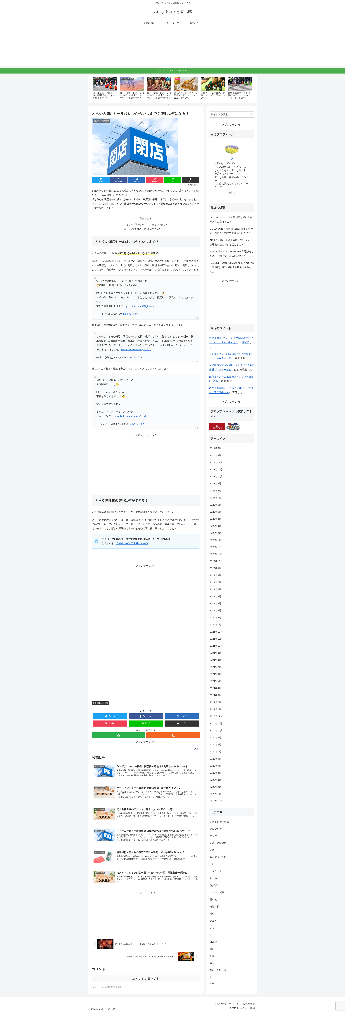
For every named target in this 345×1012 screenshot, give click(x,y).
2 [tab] (172, 105)
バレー (213, 864)
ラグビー (214, 885)
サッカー (214, 878)
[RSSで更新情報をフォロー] (173, 735)
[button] (190, 180)
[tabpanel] (105, 88)
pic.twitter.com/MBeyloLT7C (136, 349)
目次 (141, 218)
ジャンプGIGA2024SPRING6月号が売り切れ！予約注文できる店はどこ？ (232, 253)
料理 (212, 913)
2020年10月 (216, 730)
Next (255, 89)
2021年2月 (215, 702)
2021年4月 (215, 688)
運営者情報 (221, 1004)
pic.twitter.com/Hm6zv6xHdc (131, 416)
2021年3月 (215, 695)
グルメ (213, 920)
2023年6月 (215, 504)
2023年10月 (216, 476)
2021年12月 (216, 631)
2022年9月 (215, 568)
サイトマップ (234, 1004)
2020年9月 (215, 737)
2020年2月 (215, 787)
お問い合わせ (249, 1004)
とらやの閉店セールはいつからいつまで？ (146, 224)
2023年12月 (216, 462)
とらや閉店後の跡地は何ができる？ (143, 229)
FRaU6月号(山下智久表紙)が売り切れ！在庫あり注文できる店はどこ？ (231, 242)
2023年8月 (215, 490)
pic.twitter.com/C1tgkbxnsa (140, 306)
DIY (212, 984)
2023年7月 (215, 497)
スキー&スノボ (218, 970)
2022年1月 (215, 624)
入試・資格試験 (218, 843)
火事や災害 (216, 829)
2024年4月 (215, 455)
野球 (212, 949)
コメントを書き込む (146, 978)
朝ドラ (213, 977)
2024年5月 (215, 448)
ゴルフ (213, 942)
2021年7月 (215, 667)
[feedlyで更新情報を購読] (118, 735)
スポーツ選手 (217, 892)
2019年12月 (216, 801)
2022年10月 (216, 561)
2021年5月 (215, 681)
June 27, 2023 (130, 314)
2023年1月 (215, 540)
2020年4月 (215, 773)
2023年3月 (215, 526)
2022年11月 (216, 554)
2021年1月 (215, 709)
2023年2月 (215, 533)
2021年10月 (216, 646)
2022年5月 (215, 596)
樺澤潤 (245, 342)
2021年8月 (215, 660)
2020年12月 (216, 716)
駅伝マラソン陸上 (219, 857)
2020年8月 (215, 744)
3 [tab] (176, 105)
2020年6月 (215, 758)
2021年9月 (215, 653)
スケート (214, 963)
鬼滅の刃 (214, 906)
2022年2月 (215, 617)
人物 (212, 850)
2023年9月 (215, 483)
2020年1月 (215, 794)
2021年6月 (215, 674)
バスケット (216, 871)
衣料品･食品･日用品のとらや (132, 543)
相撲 (212, 956)
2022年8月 (215, 575)
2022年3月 (215, 610)
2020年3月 (215, 780)
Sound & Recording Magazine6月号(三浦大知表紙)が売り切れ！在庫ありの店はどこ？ (232, 267)
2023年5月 (215, 512)
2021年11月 (216, 639)
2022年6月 (215, 589)
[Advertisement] (172, 47)
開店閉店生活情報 (101, 703)
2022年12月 (216, 547)
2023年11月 (216, 469)
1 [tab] (168, 105)
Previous (90, 89)
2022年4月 (215, 603)
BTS (212, 927)
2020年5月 (215, 766)
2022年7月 (215, 582)
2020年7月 (215, 751)
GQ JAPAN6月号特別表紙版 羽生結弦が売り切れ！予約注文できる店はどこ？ (231, 230)
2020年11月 (216, 723)
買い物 (213, 899)
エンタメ (214, 836)
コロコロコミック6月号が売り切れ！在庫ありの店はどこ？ (231, 219)
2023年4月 (215, 519)
